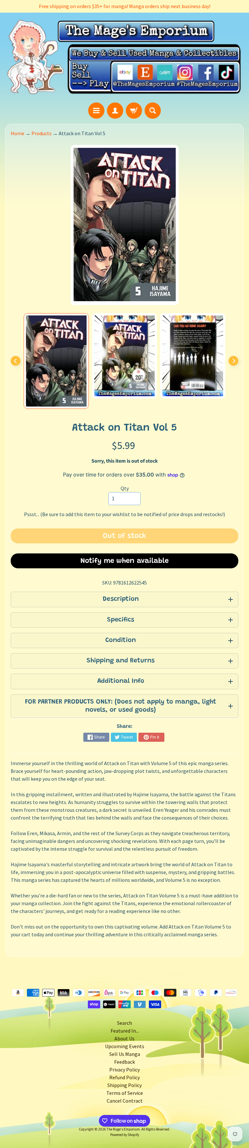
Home (17, 133)
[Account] (115, 110)
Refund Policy (124, 1077)
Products (41, 133)
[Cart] (134, 110)
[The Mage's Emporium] (124, 57)
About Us (124, 1038)
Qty (125, 488)
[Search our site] (153, 110)
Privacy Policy (124, 1069)
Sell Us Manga (124, 1054)
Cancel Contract (125, 1100)
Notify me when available (124, 561)
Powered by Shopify (124, 1134)
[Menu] (96, 110)
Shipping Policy (124, 1085)
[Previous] (15, 361)
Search (124, 1023)
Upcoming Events (124, 1046)
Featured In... (125, 1030)
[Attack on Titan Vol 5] (56, 361)
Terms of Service (124, 1093)
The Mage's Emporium (123, 1129)
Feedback (124, 1062)
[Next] (233, 361)
